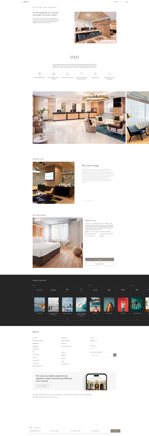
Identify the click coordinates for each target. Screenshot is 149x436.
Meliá (34, 7)
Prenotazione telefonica (66, 346)
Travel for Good (36, 360)
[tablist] (74, 427)
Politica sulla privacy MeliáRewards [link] (55, 394)
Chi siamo (35, 337)
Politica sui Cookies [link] (68, 394)
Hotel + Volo (63, 343)
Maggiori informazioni (99, 263)
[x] (96, 348)
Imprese (63, 358)
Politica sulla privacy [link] (43, 394)
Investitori (35, 357)
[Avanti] (91, 200)
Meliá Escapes (35, 346)
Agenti (62, 361)
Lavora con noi (36, 363)
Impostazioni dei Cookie (77, 394)
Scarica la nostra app (42, 385)
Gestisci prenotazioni (65, 340)
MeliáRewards (35, 343)
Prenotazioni (64, 337)
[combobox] (121, 1)
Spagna (40, 7)
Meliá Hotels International (38, 340)
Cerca (115, 430)
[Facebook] (91, 348)
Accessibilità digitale (87, 394)
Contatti (92, 337)
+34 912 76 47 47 (93, 340)
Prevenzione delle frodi (37, 365)
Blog (33, 351)
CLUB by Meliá (35, 349)
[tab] (30, 427)
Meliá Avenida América (52, 7)
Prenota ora (99, 259)
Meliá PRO (63, 355)
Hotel (37, 7)
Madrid (45, 7)
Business (63, 352)
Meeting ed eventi (65, 364)
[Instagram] (93, 348)
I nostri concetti (36, 354)
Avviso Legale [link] (35, 394)
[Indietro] (84, 200)
